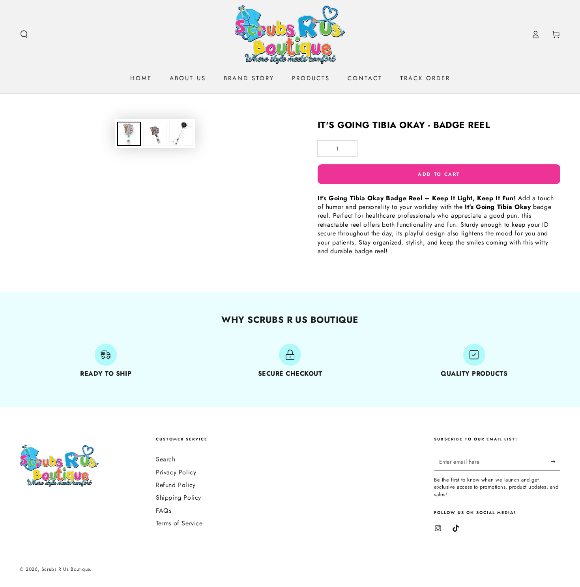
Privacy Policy (176, 472)
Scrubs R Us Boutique (65, 569)
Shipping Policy (178, 497)
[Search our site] (24, 34)
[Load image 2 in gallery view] (155, 134)
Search (166, 459)
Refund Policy (176, 484)
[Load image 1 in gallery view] (129, 134)
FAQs (163, 510)
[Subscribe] (555, 461)
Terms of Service (179, 523)
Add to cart (439, 174)
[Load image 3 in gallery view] (181, 134)
